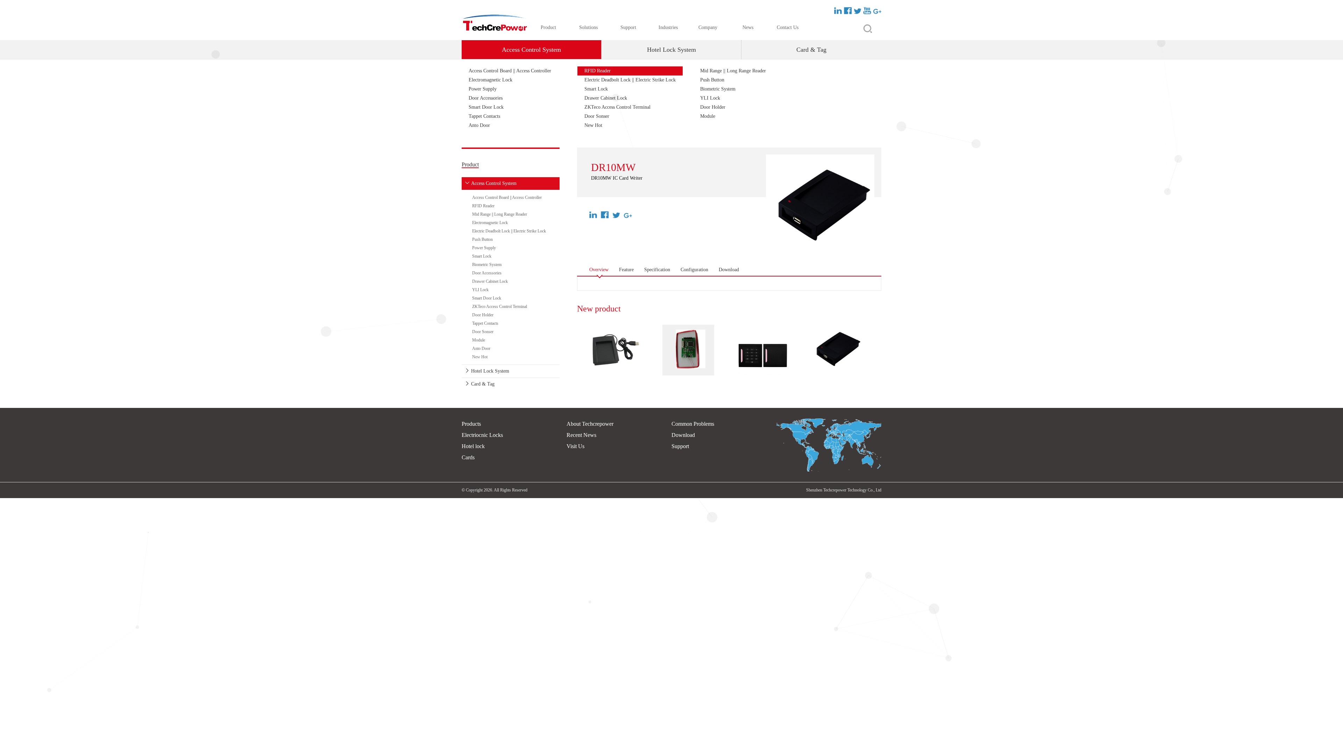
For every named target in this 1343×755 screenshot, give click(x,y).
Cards (468, 457)
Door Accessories (486, 98)
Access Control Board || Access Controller (510, 70)
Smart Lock (596, 89)
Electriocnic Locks (482, 435)
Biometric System (718, 89)
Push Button (712, 79)
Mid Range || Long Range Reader (733, 70)
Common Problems (693, 424)
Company (707, 27)
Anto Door (479, 125)
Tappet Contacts (484, 116)
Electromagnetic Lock (490, 79)
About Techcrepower (590, 424)
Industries (668, 27)
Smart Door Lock (486, 107)
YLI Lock (710, 98)
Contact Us (787, 27)
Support (628, 27)
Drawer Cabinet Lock (605, 98)
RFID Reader (597, 70)
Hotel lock (473, 446)
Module (707, 116)
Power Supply (483, 89)
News (747, 27)
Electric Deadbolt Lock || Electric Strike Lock (630, 79)
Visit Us (575, 446)
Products (471, 424)
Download (683, 435)
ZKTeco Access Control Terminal (617, 107)
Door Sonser (596, 116)
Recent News (581, 435)
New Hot (593, 125)
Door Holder (712, 107)
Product (548, 27)
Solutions (588, 27)
